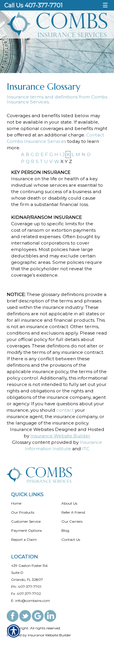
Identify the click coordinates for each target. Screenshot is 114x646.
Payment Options (26, 530)
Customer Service (26, 521)
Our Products (22, 512)
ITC (85, 448)
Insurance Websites (32, 429)
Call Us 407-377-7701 (33, 5)
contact (65, 410)
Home (16, 503)
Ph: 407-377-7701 (26, 586)
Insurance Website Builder (60, 436)
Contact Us (70, 539)
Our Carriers (71, 521)
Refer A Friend (73, 512)
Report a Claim (24, 539)
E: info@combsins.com (30, 600)
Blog (65, 530)
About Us (69, 503)
